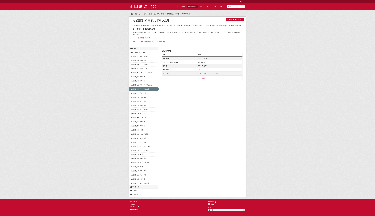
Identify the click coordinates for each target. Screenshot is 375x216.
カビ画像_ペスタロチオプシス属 (140, 146)
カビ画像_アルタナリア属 (138, 60)
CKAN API (133, 204)
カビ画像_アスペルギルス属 (139, 69)
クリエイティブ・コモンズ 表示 (208, 73)
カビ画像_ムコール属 (137, 130)
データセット (192, 6)
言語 (209, 208)
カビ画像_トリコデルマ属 (138, 159)
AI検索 (183, 6)
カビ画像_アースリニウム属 (139, 64)
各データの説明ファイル (138, 52)
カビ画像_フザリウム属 (137, 114)
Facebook (135, 195)
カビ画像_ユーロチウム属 (138, 105)
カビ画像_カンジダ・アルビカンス (141, 85)
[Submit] (243, 6)
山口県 (143, 13)
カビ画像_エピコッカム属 (138, 101)
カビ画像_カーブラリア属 (138, 93)
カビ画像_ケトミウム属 (137, 81)
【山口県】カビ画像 (156, 13)
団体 (201, 6)
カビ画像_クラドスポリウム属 (178, 13)
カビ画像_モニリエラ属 (137, 126)
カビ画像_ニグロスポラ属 (138, 138)
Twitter (134, 191)
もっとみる (202, 78)
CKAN (211, 204)
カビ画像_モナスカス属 (137, 122)
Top (177, 6)
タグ (215, 6)
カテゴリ (208, 6)
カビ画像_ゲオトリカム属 (138, 118)
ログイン (241, 1)
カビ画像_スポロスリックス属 (139, 183)
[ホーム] (132, 13)
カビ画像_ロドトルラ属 (137, 179)
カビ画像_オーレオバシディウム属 (141, 73)
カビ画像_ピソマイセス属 (138, 175)
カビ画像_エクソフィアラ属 (139, 109)
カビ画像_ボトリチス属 (137, 77)
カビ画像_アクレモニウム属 (139, 56)
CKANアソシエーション (137, 207)
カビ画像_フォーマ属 (137, 154)
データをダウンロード (236, 20)
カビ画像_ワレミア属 (137, 167)
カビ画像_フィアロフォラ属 (139, 150)
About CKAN (134, 202)
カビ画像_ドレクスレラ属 (138, 97)
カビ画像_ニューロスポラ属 (139, 134)
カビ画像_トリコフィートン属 (139, 163)
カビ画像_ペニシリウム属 (138, 142)
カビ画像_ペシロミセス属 (138, 171)
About (221, 6)
